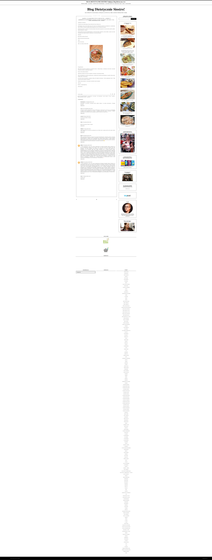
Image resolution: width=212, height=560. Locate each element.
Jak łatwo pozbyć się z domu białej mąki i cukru (115, 3)
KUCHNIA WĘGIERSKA (126, 407)
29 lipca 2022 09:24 (87, 116)
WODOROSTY (126, 537)
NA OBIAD (95, 96)
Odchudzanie (128, 3)
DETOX (126, 299)
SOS (126, 494)
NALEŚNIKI (126, 441)
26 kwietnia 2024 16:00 (87, 135)
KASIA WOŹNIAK (126, 370)
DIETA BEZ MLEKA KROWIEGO (126, 307)
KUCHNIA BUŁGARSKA (126, 387)
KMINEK (126, 375)
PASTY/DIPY (126, 455)
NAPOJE (126, 443)
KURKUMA (126, 412)
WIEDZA (127, 188)
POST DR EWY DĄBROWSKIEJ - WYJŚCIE (126, 472)
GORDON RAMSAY (126, 355)
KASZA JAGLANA (126, 372)
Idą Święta (90, 3)
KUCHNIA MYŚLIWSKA (126, 401)
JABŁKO (126, 361)
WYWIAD (126, 540)
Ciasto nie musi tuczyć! (128, 48)
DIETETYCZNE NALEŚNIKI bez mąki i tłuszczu (127, 77)
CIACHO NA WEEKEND (126, 287)
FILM (126, 347)
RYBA (126, 489)
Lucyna (82, 116)
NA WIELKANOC (126, 440)
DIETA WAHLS (126, 321)
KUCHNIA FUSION (126, 392)
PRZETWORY (126, 480)
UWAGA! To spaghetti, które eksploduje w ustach (127, 64)
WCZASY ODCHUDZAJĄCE (126, 528)
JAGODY (126, 364)
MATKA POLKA (126, 421)
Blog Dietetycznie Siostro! (106, 9)
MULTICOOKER (126, 429)
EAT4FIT (126, 341)
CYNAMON (126, 296)
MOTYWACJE (126, 426)
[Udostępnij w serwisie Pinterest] (114, 94)
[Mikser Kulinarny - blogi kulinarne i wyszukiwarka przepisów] (106, 244)
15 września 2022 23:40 (87, 122)
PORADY (126, 466)
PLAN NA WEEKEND (126, 463)
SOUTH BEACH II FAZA (107, 96)
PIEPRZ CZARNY (126, 458)
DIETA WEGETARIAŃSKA (83, 96)
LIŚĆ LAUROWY (126, 415)
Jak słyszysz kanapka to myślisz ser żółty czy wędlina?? (128, 113)
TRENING (126, 517)
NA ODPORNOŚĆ (126, 435)
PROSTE (126, 475)
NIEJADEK (126, 446)
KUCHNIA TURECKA (126, 406)
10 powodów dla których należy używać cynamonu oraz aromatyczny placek (127, 36)
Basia (82, 135)
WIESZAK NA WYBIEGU (126, 534)
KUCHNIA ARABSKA (126, 384)
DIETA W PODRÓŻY (126, 319)
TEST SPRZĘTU (126, 514)
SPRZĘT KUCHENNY (126, 500)
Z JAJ (126, 543)
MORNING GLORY (126, 424)
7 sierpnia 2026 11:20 (86, 176)
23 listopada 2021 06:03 (88, 108)
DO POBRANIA (126, 333)
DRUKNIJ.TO (126, 336)
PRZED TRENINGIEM (126, 477)
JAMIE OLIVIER (126, 367)
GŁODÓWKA (126, 352)
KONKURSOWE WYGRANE (126, 381)
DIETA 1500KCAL (126, 302)
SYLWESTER (126, 506)
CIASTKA (126, 290)
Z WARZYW (102, 20)
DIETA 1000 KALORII (126, 301)
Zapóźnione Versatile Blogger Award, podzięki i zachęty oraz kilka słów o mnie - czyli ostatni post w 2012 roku (127, 51)
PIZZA (126, 460)
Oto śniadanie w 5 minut (127, 88)
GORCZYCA (126, 353)
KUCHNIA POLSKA (126, 404)
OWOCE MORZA (126, 452)
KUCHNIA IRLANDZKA (126, 398)
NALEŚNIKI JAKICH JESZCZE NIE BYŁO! (127, 100)
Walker (82, 145)
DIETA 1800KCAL (126, 304)
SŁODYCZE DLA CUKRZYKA (126, 492)
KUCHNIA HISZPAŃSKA (126, 395)
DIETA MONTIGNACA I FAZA (126, 316)
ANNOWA (126, 276)
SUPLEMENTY (126, 503)
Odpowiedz (82, 105)
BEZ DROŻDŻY (126, 279)
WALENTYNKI (126, 523)
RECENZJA (126, 483)
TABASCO (126, 509)
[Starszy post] (116, 199)
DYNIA (126, 338)
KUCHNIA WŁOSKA (126, 409)
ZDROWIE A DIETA (126, 551)
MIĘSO (126, 423)
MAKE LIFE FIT (126, 418)
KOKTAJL (126, 378)
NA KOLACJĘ (90, 96)
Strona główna (84, 3)
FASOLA (126, 344)
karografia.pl (205, 558)
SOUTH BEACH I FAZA (126, 495)
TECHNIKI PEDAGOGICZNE (126, 511)
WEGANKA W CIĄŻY (126, 529)
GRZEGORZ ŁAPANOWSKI (126, 358)
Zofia (81, 122)
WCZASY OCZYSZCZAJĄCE (126, 526)
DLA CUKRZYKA (126, 327)
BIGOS (126, 282)
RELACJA (126, 486)
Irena (81, 176)
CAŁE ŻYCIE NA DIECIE (126, 284)
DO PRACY (126, 335)
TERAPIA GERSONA (126, 512)
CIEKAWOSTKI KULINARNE (126, 293)
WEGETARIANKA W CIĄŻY (96, 20)
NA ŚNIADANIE (100, 96)
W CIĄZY (126, 520)
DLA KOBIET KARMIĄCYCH (126, 330)
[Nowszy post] (76, 199)
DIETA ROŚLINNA (126, 318)
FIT (126, 350)
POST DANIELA (126, 469)
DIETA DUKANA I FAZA (126, 310)
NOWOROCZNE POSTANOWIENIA (99, 3)
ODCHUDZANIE (126, 449)
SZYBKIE (90, 20)
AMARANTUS (126, 273)
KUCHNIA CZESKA (126, 389)
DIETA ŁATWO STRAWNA (126, 313)
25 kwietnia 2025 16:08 (87, 145)
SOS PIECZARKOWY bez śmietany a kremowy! (127, 126)
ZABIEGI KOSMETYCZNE (126, 548)
